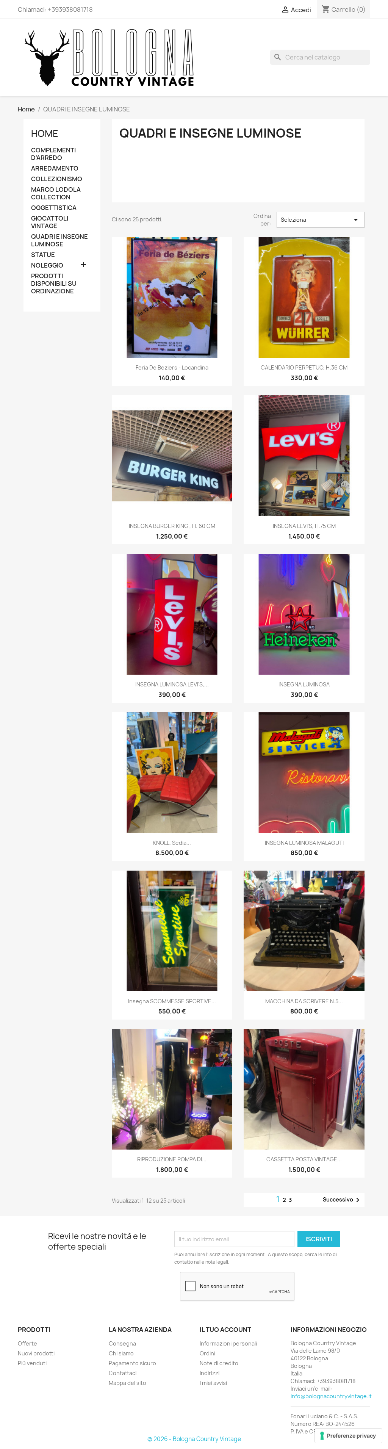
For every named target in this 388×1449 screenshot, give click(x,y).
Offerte (27, 1343)
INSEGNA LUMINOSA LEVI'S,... (172, 684)
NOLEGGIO (47, 265)
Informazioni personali (228, 1343)
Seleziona (320, 219)
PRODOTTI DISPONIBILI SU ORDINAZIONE (54, 283)
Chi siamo (121, 1353)
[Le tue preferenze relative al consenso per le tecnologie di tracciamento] (348, 1436)
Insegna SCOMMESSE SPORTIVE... (172, 1001)
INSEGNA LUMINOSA (304, 684)
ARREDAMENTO (54, 168)
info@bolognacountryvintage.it (331, 1396)
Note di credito (219, 1363)
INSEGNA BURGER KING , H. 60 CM (172, 525)
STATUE (43, 255)
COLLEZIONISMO (56, 179)
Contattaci (122, 1373)
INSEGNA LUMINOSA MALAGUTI (304, 842)
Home (44, 133)
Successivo (342, 1200)
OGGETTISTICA (54, 208)
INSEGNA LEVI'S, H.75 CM (304, 525)
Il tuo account (225, 1329)
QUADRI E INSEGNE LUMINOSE (59, 240)
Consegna (122, 1343)
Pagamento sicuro (132, 1363)
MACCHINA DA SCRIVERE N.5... (304, 1001)
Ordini (207, 1353)
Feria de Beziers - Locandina (172, 367)
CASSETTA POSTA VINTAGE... (304, 1159)
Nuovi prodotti (36, 1353)
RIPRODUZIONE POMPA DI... (172, 1159)
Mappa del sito (127, 1382)
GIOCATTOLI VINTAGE (49, 222)
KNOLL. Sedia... (172, 842)
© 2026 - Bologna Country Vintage (194, 1439)
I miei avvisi (213, 1382)
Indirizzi (209, 1373)
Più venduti (32, 1363)
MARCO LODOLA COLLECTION (56, 193)
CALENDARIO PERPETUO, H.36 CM (304, 367)
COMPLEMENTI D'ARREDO (53, 154)
